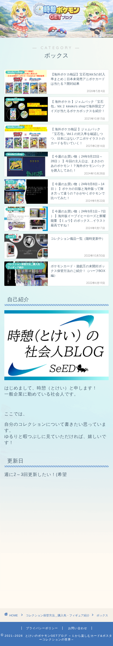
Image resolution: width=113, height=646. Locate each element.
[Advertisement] (56, 543)
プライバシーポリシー (42, 628)
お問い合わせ (77, 628)
